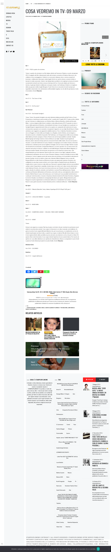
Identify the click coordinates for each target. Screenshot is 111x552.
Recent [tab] (103, 379)
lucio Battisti (59, 462)
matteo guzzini (60, 472)
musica (69, 472)
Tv (7, 24)
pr (75, 481)
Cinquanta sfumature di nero (70, 410)
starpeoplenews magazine (89, 146)
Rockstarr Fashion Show (71, 485)
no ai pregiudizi (60, 481)
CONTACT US (9, 45)
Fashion (8, 28)
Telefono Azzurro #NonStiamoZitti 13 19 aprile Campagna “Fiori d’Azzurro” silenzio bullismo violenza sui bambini (67, 509)
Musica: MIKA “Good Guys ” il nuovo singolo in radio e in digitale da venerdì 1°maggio (99, 392)
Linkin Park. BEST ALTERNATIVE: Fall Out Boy (67, 457)
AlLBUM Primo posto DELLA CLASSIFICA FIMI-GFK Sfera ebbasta (67, 384)
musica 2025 (59, 477)
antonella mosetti (68, 389)
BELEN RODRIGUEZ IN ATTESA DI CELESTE (33, 333)
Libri (83, 119)
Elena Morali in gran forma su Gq (99, 416)
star (70, 490)
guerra (68, 433)
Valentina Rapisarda (72, 522)
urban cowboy (60, 522)
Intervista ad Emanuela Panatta (100, 464)
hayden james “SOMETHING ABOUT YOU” (67, 437)
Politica (83, 137)
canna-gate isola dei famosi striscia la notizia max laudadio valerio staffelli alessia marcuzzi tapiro (67, 404)
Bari (74, 394)
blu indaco (67, 398)
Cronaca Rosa (10, 13)
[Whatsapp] (46, 271)
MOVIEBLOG (85, 128)
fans (42, 307)
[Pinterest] (40, 271)
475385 (55, 295)
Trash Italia (10, 31)
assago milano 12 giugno (34, 307)
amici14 (58, 389)
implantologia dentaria (62, 448)
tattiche (58, 503)
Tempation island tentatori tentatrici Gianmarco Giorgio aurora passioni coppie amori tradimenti (67, 516)
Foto (7, 38)
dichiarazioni (59, 414)
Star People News (86, 141)
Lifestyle (9, 17)
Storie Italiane (85, 150)
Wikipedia (38, 91)
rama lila (58, 485)
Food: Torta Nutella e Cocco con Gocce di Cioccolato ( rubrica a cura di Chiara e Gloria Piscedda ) (100, 441)
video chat (59, 526)
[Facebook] (28, 271)
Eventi (68, 424)
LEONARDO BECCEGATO (62, 452)
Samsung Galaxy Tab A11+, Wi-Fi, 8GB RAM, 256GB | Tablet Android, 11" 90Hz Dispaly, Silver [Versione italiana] (52, 292)
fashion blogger (60, 429)
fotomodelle (59, 433)
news (67, 477)
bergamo (58, 398)
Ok (98, 549)
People (70, 481)
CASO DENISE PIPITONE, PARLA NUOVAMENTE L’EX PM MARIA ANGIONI (52, 336)
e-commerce (59, 424)
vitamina (68, 526)
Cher (57, 410)
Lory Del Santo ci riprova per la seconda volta (100, 487)
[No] (109, 549)
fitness (70, 429)
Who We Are (9, 42)
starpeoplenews (47, 16)
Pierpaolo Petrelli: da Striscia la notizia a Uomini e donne (70, 333)
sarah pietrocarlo (60, 490)
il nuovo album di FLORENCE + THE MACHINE (55, 307)
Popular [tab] (90, 379)
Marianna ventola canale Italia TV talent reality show (67, 467)
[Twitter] (34, 271)
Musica (8, 20)
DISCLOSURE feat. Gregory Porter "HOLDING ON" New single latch (67, 419)
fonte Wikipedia (73, 182)
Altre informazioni (64, 297)
